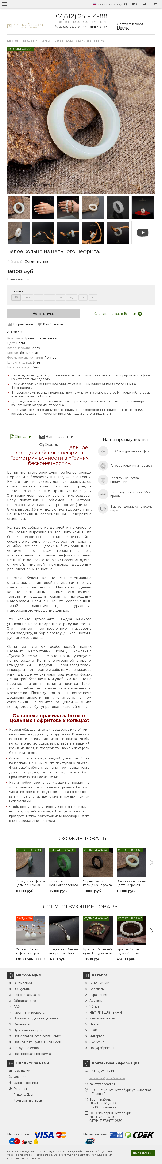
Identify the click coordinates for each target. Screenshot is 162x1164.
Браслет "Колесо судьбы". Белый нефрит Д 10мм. (130, 953)
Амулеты (96, 1001)
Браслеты (96, 989)
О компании (23, 983)
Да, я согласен (143, 1152)
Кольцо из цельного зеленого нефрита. (63, 885)
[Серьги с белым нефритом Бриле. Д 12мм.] (30, 930)
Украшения (98, 995)
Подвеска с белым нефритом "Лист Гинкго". (63, 953)
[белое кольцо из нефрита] (93, 232)
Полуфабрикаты (101, 1048)
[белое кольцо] (93, 207)
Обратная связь (25, 1001)
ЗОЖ (93, 1030)
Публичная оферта (28, 1030)
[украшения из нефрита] (68, 207)
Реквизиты (22, 1024)
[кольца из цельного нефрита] (68, 232)
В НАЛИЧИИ (99, 983)
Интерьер (96, 1036)
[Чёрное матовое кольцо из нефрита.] (98, 862)
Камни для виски (102, 1018)
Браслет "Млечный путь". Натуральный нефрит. (97, 953)
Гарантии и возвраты (29, 1012)
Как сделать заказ (27, 995)
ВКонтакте (22, 1071)
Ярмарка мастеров (28, 1100)
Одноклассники (26, 1083)
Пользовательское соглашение (37, 1036)
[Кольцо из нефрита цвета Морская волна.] (131, 862)
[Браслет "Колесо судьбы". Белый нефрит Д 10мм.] (131, 930)
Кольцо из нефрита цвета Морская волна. (131, 885)
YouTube (20, 1077)
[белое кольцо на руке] (43, 207)
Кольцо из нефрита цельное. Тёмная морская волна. (30, 885)
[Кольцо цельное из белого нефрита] (18, 207)
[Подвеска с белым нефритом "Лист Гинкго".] (64, 930)
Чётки (94, 1007)
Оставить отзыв (36, 261)
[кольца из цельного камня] (43, 232)
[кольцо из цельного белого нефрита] (118, 232)
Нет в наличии (44, 314)
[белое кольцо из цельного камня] (142, 207)
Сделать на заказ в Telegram (115, 314)
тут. (38, 1158)
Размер (17, 291)
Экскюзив (96, 1042)
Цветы (94, 1024)
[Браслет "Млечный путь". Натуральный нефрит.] (98, 930)
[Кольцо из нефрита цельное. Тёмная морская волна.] (30, 862)
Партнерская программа (32, 1054)
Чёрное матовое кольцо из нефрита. (97, 883)
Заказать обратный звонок (107, 1078)
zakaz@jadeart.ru (102, 1084)
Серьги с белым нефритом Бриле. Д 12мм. (29, 953)
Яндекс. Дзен (24, 1094)
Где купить (22, 989)
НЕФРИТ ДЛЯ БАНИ (105, 1012)
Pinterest (20, 1089)
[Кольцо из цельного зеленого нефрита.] (64, 862)
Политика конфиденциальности (38, 1042)
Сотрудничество (26, 1048)
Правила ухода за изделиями (36, 1018)
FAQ (17, 1007)
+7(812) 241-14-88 (81, 16)
